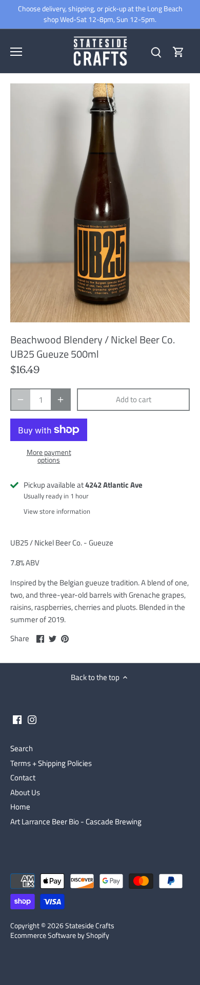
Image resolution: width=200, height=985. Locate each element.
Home (20, 807)
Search (21, 748)
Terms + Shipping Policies (51, 763)
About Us (25, 792)
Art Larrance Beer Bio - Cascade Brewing (76, 821)
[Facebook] (17, 718)
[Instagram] (32, 718)
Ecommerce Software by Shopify (59, 935)
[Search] (156, 51)
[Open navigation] (16, 52)
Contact (22, 777)
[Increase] (60, 399)
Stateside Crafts (89, 926)
